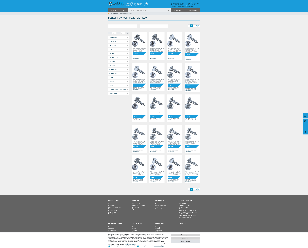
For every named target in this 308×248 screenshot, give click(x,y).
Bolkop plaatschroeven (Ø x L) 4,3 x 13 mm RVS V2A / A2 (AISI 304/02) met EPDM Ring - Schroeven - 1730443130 (139, 112)
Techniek (157, 228)
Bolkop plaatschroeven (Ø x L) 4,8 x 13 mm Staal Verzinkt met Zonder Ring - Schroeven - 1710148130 (192, 143)
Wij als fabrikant (112, 210)
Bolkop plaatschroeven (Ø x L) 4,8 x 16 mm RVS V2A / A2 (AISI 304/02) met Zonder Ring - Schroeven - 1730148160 (157, 143)
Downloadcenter (160, 204)
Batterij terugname (160, 205)
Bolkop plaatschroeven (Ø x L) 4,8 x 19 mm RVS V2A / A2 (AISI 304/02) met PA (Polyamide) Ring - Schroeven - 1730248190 (174, 50)
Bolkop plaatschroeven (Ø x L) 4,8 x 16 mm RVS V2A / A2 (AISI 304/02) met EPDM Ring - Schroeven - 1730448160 (139, 50)
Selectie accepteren (185, 241)
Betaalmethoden (136, 204)
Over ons (110, 204)
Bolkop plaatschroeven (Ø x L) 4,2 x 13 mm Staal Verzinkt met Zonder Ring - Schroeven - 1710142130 (174, 81)
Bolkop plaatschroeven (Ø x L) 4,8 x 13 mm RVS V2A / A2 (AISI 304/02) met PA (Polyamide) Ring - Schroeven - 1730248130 (174, 173)
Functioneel (150, 246)
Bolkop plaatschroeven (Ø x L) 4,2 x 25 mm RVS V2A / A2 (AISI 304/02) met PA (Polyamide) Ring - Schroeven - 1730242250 (157, 173)
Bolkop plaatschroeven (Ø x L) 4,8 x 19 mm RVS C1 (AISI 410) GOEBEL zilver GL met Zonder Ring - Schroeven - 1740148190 (192, 173)
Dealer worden (112, 209)
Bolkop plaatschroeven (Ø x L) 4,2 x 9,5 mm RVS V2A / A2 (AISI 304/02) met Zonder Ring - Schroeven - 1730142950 (174, 112)
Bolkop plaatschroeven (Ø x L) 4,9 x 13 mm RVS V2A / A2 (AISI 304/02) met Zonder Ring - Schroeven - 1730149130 (139, 143)
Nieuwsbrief (135, 207)
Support (134, 209)
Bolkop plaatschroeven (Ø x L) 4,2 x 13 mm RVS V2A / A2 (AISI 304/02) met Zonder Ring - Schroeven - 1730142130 (192, 112)
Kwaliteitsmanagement (114, 207)
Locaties (182, 223)
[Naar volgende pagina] (198, 25)
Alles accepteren (185, 235)
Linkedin (134, 230)
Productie (111, 214)
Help (156, 207)
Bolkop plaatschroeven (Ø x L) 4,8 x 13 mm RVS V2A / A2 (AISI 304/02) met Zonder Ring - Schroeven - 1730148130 (157, 112)
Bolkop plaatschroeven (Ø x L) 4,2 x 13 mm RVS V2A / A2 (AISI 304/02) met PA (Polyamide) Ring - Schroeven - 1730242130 (157, 81)
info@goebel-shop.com (178, 4)
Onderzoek (158, 232)
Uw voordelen (112, 205)
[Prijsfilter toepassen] (127, 33)
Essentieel (113, 246)
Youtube (134, 227)
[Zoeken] (169, 10)
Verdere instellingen (159, 246)
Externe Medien (132, 246)
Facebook (134, 232)
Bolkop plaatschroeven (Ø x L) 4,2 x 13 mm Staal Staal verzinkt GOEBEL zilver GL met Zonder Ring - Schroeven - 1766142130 (174, 143)
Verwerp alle (185, 238)
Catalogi (157, 227)
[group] (139, 39)
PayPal (141, 246)
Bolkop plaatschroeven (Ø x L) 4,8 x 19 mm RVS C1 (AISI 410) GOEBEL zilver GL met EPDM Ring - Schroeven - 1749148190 (157, 50)
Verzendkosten (136, 58)
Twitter (134, 228)
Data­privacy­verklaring (130, 244)
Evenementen (159, 209)
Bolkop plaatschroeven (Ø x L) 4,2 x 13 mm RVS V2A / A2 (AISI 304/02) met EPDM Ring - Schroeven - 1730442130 (139, 173)
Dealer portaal (112, 212)
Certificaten (158, 230)
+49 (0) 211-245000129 (178, 3)
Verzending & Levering (138, 205)
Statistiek (122, 246)
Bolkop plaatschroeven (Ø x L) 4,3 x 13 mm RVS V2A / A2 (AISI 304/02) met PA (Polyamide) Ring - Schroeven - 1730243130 (139, 81)
